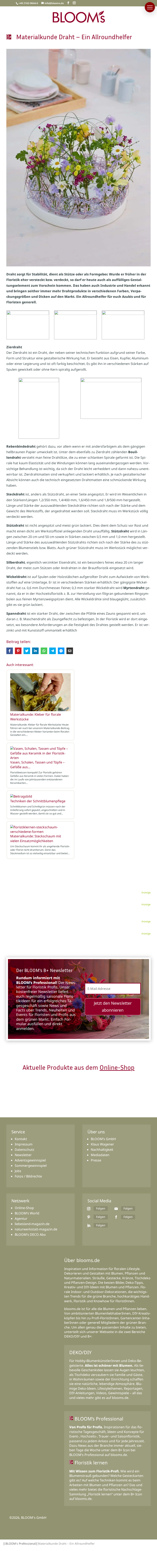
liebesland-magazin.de (32, 1224)
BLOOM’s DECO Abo (30, 1234)
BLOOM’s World (27, 1213)
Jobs (18, 1171)
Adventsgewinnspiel (30, 1160)
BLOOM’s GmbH (103, 1139)
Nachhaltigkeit (102, 1149)
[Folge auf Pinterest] (88, 1217)
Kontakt (21, 1139)
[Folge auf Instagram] (88, 1208)
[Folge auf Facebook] (116, 1217)
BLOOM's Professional (21, 1543)
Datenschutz (24, 1149)
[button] (150, 7)
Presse (96, 1160)
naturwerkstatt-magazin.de (36, 1229)
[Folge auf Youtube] (116, 1208)
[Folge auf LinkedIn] (88, 1225)
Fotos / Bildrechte (28, 1176)
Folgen (100, 1208)
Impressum (24, 1144)
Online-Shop (117, 1067)
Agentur (21, 1218)
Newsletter (23, 1155)
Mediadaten (100, 1155)
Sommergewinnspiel (31, 1165)
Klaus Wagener (102, 1144)
